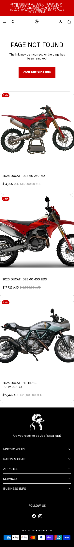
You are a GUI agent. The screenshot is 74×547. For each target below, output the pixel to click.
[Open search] (13, 21)
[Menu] (4, 21)
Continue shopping (37, 72)
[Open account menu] (60, 21)
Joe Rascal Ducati (41, 530)
